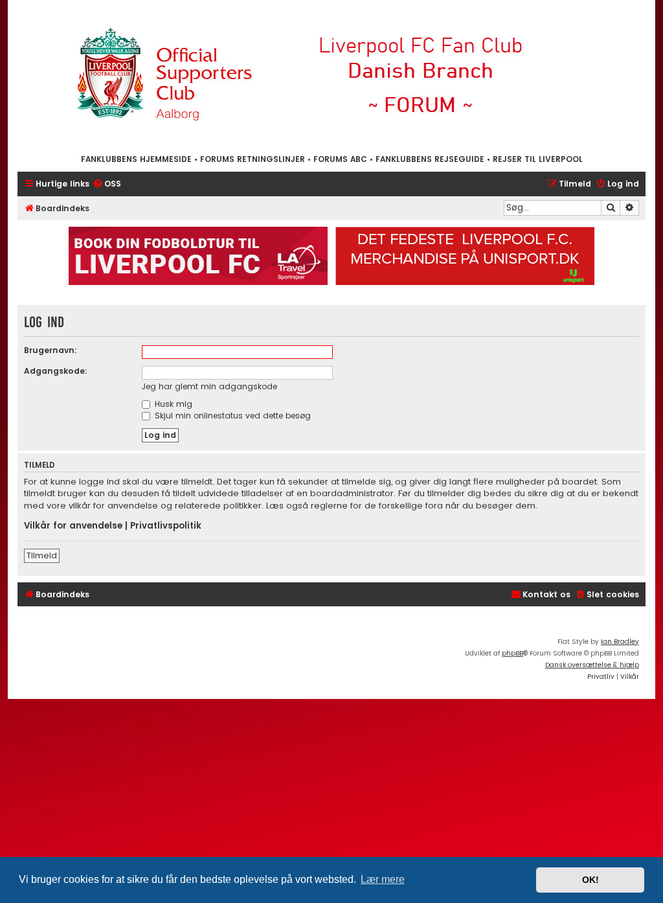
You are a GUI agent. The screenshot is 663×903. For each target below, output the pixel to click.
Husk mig (172, 403)
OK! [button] (590, 879)
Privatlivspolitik (165, 526)
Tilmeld (42, 555)
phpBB (512, 653)
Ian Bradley (620, 641)
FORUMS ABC (340, 159)
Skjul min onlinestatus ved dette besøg (231, 415)
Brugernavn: (50, 350)
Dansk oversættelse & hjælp (592, 665)
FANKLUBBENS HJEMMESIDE (136, 159)
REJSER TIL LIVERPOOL (538, 159)
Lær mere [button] (383, 879)
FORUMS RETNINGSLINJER (252, 159)
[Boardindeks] (331, 76)
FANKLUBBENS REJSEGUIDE (430, 159)
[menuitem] (107, 184)
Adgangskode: (55, 370)
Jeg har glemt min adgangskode (209, 386)
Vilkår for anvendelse (73, 526)
